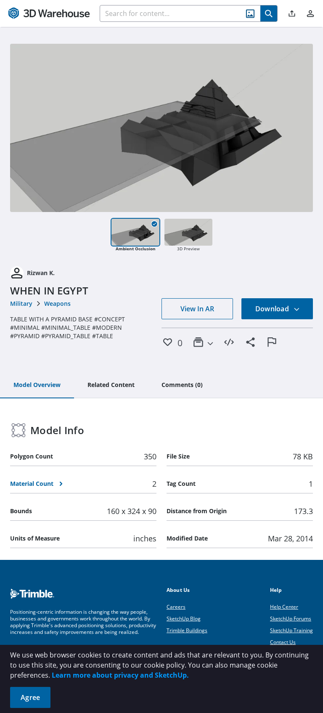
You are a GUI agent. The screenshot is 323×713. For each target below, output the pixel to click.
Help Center (284, 606)
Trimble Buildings (187, 630)
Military (21, 303)
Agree (30, 697)
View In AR (197, 308)
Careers (176, 606)
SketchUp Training (291, 630)
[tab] (37, 385)
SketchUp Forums (290, 618)
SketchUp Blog (184, 618)
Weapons (57, 303)
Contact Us (283, 642)
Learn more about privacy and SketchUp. (120, 675)
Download (273, 308)
